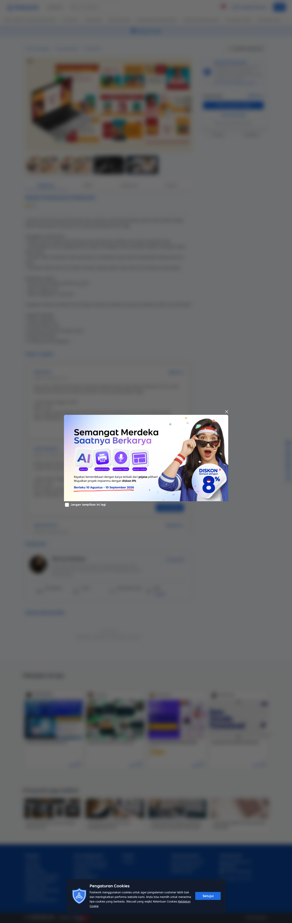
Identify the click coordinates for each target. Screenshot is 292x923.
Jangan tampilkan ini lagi (88, 504)
